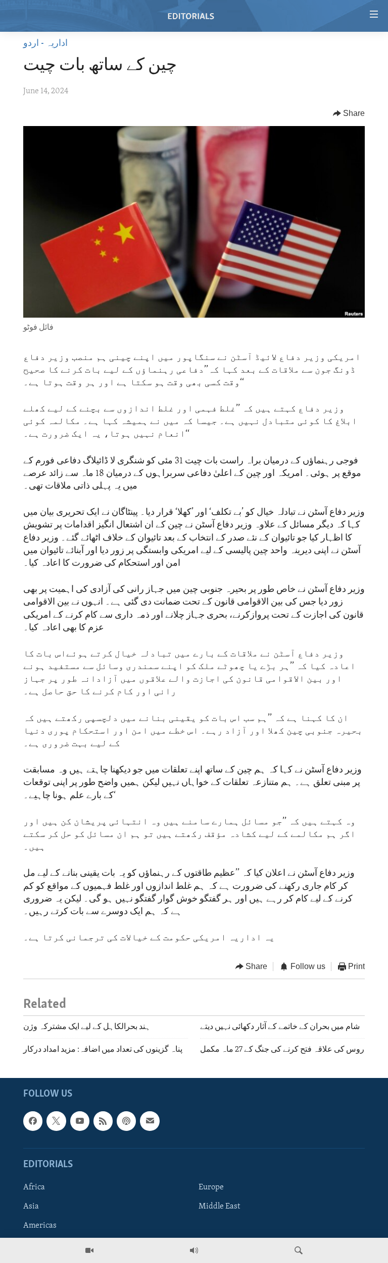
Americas (40, 1226)
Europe (211, 1187)
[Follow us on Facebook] (32, 1121)
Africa (34, 1187)
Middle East (219, 1206)
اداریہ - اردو (45, 43)
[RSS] (103, 1121)
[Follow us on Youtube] (79, 1121)
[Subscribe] (149, 1121)
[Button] (349, 113)
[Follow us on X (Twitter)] (56, 1121)
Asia (31, 1206)
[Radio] (194, 1250)
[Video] (89, 1250)
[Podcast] (126, 1121)
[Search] (298, 1250)
